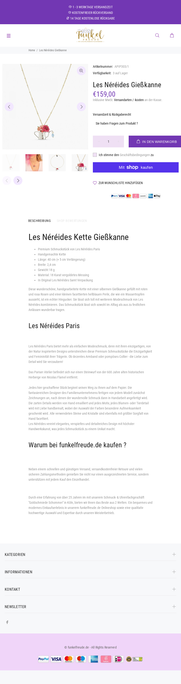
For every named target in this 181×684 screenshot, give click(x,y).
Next (81, 106)
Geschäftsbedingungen (135, 155)
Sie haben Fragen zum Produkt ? (117, 123)
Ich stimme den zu (126, 155)
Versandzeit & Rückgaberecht (112, 114)
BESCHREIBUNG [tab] (39, 221)
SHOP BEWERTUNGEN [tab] (72, 221)
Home (32, 50)
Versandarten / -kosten (129, 100)
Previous (9, 106)
